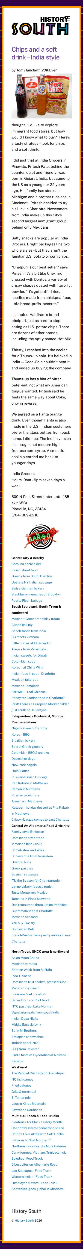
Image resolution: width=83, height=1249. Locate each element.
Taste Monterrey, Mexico (29, 892)
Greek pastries (22, 868)
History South (24, 1220)
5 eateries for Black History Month (37, 1122)
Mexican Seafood (25, 917)
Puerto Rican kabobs (27, 600)
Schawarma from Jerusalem (32, 856)
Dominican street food (28, 838)
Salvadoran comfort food (30, 1000)
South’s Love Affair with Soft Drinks (38, 1134)
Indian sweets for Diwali (29, 655)
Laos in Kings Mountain (29, 1103)
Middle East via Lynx (26, 1024)
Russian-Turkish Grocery (29, 777)
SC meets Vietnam (25, 637)
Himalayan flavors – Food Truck (34, 1183)
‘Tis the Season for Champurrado (36, 880)
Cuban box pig (22, 625)
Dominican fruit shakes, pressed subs (39, 982)
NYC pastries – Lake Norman (32, 1006)
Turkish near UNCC (26, 1043)
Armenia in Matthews (27, 801)
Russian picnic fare (25, 795)
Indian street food (25, 570)
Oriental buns (21, 862)
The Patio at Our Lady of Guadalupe (38, 1073)
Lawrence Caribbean (27, 1110)
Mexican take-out (25, 679)
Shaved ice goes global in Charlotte (38, 1189)
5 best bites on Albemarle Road (34, 1164)
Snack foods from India (29, 631)
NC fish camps (22, 1079)
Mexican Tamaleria (25, 686)
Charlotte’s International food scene (38, 1128)
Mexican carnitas (24, 964)
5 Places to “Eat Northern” (31, 1140)
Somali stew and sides (28, 850)
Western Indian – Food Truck (32, 1176)
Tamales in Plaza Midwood (31, 899)
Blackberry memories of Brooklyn (36, 594)
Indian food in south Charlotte (33, 673)
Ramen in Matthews (26, 789)
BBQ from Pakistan (25, 1049)
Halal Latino (21, 771)
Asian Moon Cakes (25, 958)
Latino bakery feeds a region (32, 886)
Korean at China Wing (28, 667)
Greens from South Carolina (32, 576)
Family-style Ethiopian (28, 832)
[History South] (40, 33)
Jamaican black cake (27, 844)
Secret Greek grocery (27, 746)
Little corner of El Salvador (31, 643)
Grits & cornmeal (24, 1091)
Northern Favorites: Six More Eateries (39, 1146)
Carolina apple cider (26, 564)
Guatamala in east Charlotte (32, 911)
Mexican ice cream (25, 988)
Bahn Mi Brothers (24, 1030)
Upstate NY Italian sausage (32, 582)
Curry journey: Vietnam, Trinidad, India (39, 1152)
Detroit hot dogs (23, 758)
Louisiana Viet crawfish (29, 994)
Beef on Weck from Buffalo (32, 970)
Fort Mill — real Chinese (29, 692)
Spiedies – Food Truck (27, 1158)
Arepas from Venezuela (29, 649)
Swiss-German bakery (28, 588)
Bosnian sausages (25, 874)
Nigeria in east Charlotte (29, 728)
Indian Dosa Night (25, 1018)
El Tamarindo (21, 1097)
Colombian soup (23, 661)
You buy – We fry (23, 923)
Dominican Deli (23, 929)
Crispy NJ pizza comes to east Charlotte (40, 819)
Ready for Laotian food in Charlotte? (38, 698)
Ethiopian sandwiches (28, 1037)
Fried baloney (21, 1085)
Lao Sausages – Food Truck (31, 1170)
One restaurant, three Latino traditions (39, 905)
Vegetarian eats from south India (35, 1012)
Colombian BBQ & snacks (30, 752)
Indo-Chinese (21, 976)
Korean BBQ (21, 734)
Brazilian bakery (23, 740)
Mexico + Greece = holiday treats (36, 619)
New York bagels (24, 765)
